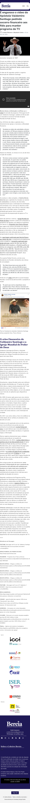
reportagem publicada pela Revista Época (15, 237)
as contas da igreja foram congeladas (17, 451)
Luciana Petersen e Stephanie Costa (12, 32)
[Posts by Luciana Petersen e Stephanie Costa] (1, 32)
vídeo (1, 113)
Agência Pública (20, 483)
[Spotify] (20, 738)
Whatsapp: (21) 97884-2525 (15, 734)
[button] (2, 749)
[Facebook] (2, 738)
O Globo (16, 453)
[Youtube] (13, 738)
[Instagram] (6, 738)
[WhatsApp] (23, 738)
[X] (9, 738)
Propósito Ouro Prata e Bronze (18, 224)
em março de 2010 (5, 239)
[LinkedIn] (16, 738)
